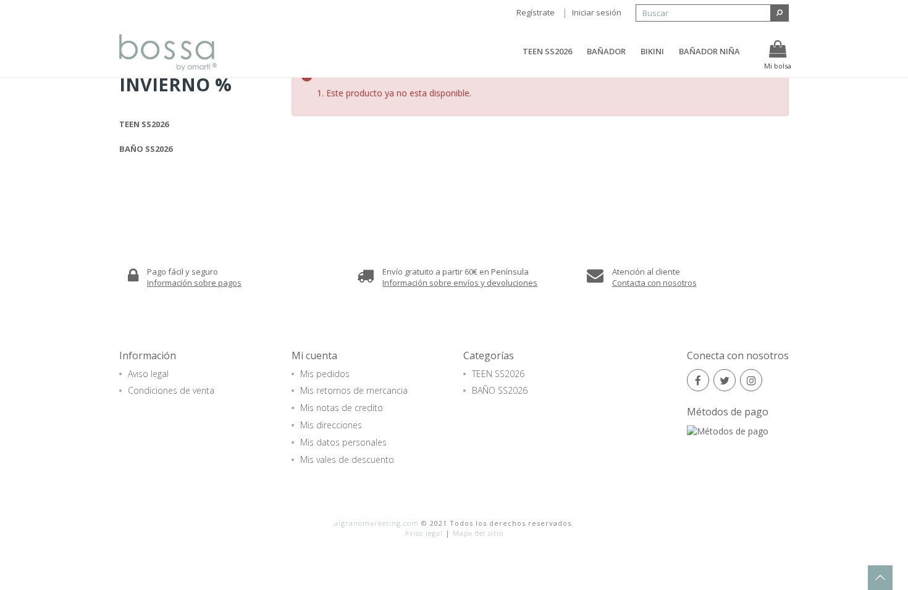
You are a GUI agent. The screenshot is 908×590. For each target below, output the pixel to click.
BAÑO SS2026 (145, 148)
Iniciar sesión (596, 12)
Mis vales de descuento (347, 459)
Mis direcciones (331, 425)
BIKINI (652, 51)
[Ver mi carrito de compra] (777, 49)
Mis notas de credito (341, 407)
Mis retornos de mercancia (354, 390)
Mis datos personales (343, 442)
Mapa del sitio (478, 533)
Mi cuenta (314, 355)
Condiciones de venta (171, 390)
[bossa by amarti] (180, 52)
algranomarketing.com (376, 523)
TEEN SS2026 (547, 51)
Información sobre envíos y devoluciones (459, 282)
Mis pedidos (325, 374)
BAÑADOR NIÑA (709, 51)
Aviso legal (148, 374)
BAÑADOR (606, 51)
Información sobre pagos (194, 282)
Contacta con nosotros (654, 282)
